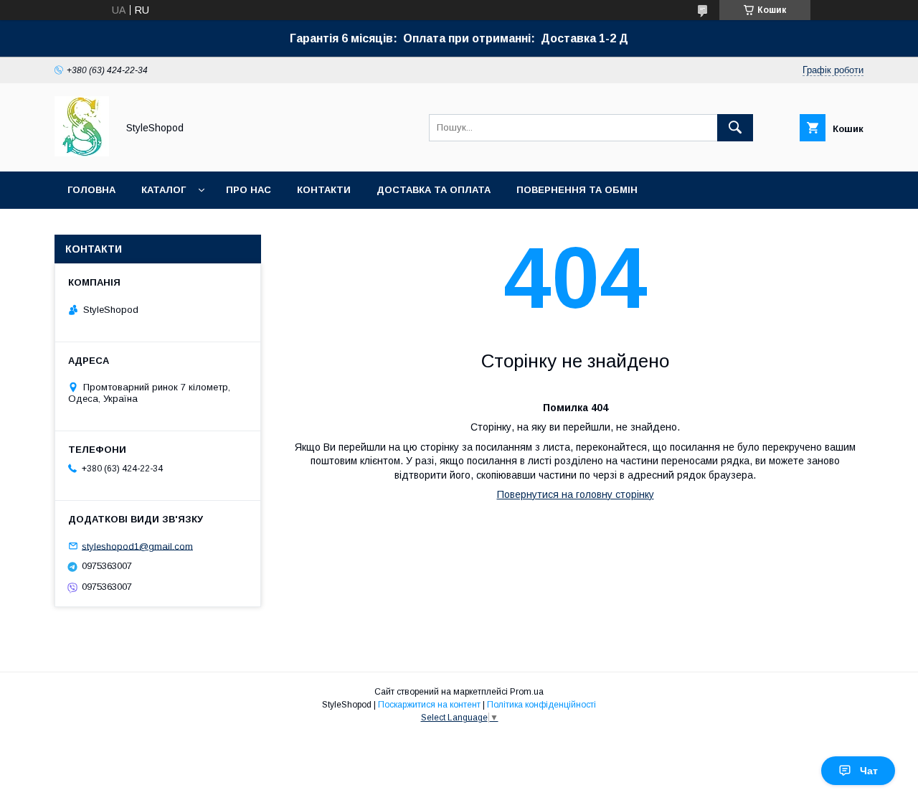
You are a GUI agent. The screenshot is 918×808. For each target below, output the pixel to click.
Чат (869, 770)
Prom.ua (527, 692)
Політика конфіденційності (541, 705)
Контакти (324, 189)
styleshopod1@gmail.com (137, 545)
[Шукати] (735, 127)
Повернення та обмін (577, 189)
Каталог (163, 189)
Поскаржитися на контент (429, 705)
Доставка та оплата (434, 189)
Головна (91, 189)
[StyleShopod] (82, 153)
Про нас (248, 189)
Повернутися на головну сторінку (575, 494)
